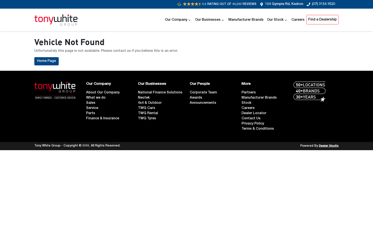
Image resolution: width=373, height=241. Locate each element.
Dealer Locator (254, 113)
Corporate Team (203, 93)
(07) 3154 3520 (323, 4)
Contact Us (251, 118)
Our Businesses (208, 20)
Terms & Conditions (258, 129)
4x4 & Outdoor (150, 103)
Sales (90, 103)
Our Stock (275, 20)
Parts (90, 113)
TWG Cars (146, 108)
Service (92, 108)
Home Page (46, 61)
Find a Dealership (322, 20)
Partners (249, 93)
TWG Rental (148, 113)
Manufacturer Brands (246, 20)
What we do (96, 98)
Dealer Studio (329, 145)
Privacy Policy (253, 124)
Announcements (203, 103)
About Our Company (103, 93)
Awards (196, 98)
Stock (246, 103)
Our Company (176, 20)
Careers (298, 20)
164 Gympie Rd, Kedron (284, 4)
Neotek (144, 98)
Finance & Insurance (102, 118)
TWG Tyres (147, 118)
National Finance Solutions (160, 93)
